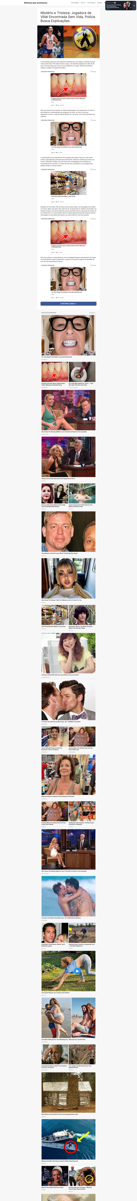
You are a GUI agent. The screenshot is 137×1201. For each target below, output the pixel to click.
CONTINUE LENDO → (68, 304)
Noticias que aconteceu (35, 3)
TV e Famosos (91, 2)
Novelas (99, 2)
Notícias (83, 2)
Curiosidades (75, 2)
